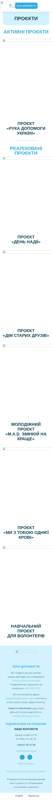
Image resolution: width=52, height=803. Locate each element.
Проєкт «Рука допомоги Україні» (26, 128)
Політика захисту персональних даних (26, 771)
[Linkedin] (29, 757)
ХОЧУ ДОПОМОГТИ (26, 666)
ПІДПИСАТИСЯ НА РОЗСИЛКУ (26, 724)
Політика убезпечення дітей (26, 680)
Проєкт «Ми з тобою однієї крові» (26, 532)
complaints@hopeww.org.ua (26, 715)
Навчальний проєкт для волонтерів (26, 631)
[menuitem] (13, 6)
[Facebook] (22, 757)
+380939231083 (32, 688)
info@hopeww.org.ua (26, 751)
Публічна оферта (26, 763)
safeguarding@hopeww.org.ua (20, 698)
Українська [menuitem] (33, 796)
